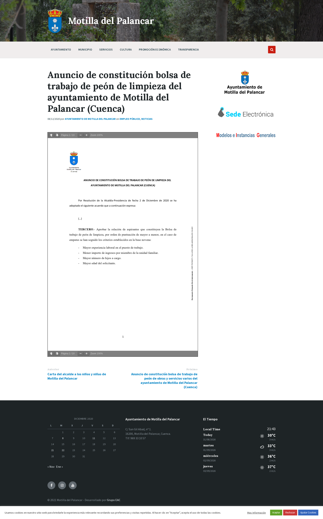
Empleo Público (130, 119)
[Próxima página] (57, 135)
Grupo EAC (113, 500)
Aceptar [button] (276, 512)
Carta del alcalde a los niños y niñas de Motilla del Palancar (76, 376)
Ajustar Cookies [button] (308, 512)
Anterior (53, 369)
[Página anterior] (51, 135)
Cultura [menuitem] (126, 49)
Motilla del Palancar (111, 20)
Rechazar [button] (290, 512)
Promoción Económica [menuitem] (155, 49)
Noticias (147, 119)
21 (52, 450)
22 (63, 450)
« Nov (50, 466)
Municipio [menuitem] (85, 49)
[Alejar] (80, 135)
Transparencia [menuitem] (188, 49)
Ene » (59, 466)
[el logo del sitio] (54, 32)
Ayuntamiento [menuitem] (61, 49)
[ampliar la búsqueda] (272, 49)
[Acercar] (86, 135)
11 (94, 438)
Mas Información (256, 512)
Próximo (192, 369)
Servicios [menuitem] (106, 49)
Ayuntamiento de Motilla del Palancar (90, 119)
